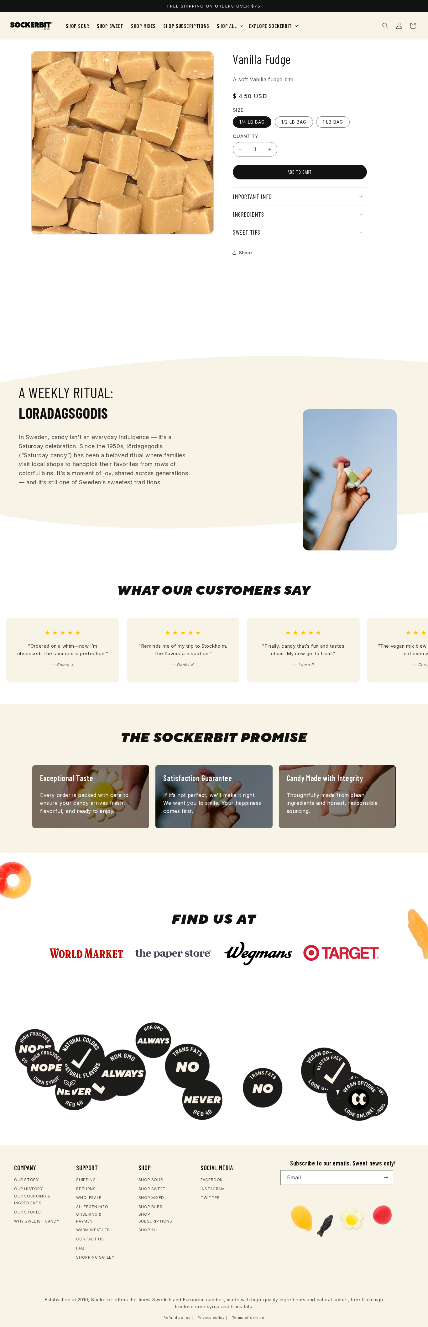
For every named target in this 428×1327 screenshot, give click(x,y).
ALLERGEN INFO (92, 1206)
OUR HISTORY (28, 1188)
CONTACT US (90, 1239)
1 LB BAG (333, 122)
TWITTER (210, 1197)
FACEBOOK (212, 1179)
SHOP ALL (148, 1230)
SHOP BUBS (150, 1206)
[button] (229, 26)
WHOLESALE (88, 1197)
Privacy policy (211, 1317)
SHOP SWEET (152, 1188)
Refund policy (177, 1317)
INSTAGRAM (213, 1188)
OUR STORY (26, 1179)
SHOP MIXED (151, 1197)
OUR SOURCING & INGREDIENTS (32, 1199)
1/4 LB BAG (252, 122)
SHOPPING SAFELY (95, 1257)
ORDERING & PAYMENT (88, 1217)
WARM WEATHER (93, 1230)
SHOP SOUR (150, 1179)
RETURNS (86, 1188)
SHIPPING (86, 1179)
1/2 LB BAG (293, 122)
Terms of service (248, 1317)
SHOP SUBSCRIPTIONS (155, 1217)
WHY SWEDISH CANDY (36, 1221)
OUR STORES (27, 1212)
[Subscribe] (386, 1177)
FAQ (80, 1248)
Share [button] (245, 252)
